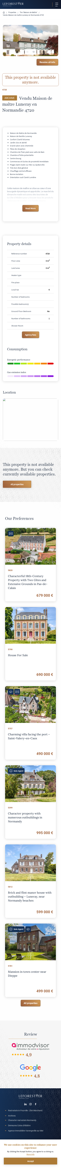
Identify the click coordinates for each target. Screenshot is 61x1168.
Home (4, 12)
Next (33, 52)
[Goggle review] (30, 1067)
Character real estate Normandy (22, 1120)
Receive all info (47, 62)
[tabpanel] (30, 40)
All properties (17, 484)
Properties (12, 12)
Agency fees (30, 334)
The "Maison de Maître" (28, 12)
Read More (30, 208)
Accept (30, 1161)
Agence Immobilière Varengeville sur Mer (25, 1130)
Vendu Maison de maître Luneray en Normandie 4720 (23, 15)
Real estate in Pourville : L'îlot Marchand (25, 1110)
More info (30, 1154)
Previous (27, 52)
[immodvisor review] (30, 1046)
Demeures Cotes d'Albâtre (19, 1125)
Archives (12, 1115)
